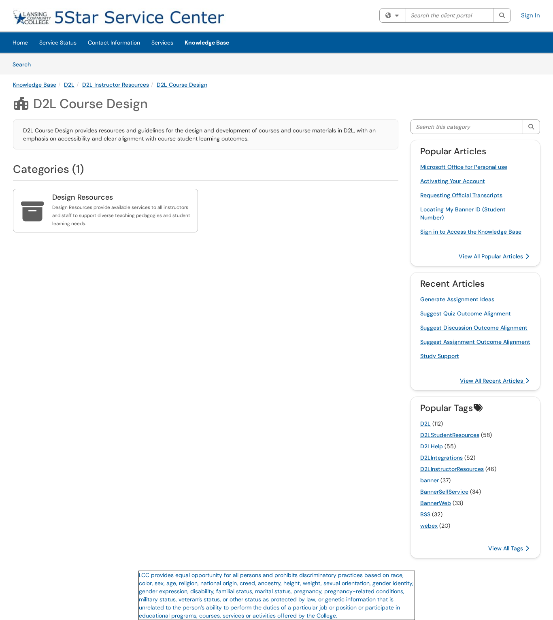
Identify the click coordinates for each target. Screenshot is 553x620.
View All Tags (506, 548)
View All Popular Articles (492, 256)
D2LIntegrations (441, 457)
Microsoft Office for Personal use (463, 166)
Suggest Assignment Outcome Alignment (475, 341)
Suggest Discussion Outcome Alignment (473, 327)
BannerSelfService (444, 491)
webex (429, 525)
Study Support (439, 356)
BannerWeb (435, 503)
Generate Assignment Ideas (457, 299)
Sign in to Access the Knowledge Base (470, 231)
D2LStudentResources (449, 435)
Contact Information (114, 42)
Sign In (530, 15)
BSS (425, 514)
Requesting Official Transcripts (461, 195)
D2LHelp (431, 446)
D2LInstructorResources (452, 469)
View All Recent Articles (492, 380)
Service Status (58, 42)
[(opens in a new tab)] (130, 16)
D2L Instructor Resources (115, 84)
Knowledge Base (207, 42)
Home (20, 42)
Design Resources (82, 197)
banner (429, 480)
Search (24, 64)
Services (162, 42)
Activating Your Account (452, 181)
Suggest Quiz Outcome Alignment (465, 313)
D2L (69, 84)
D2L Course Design (182, 84)
